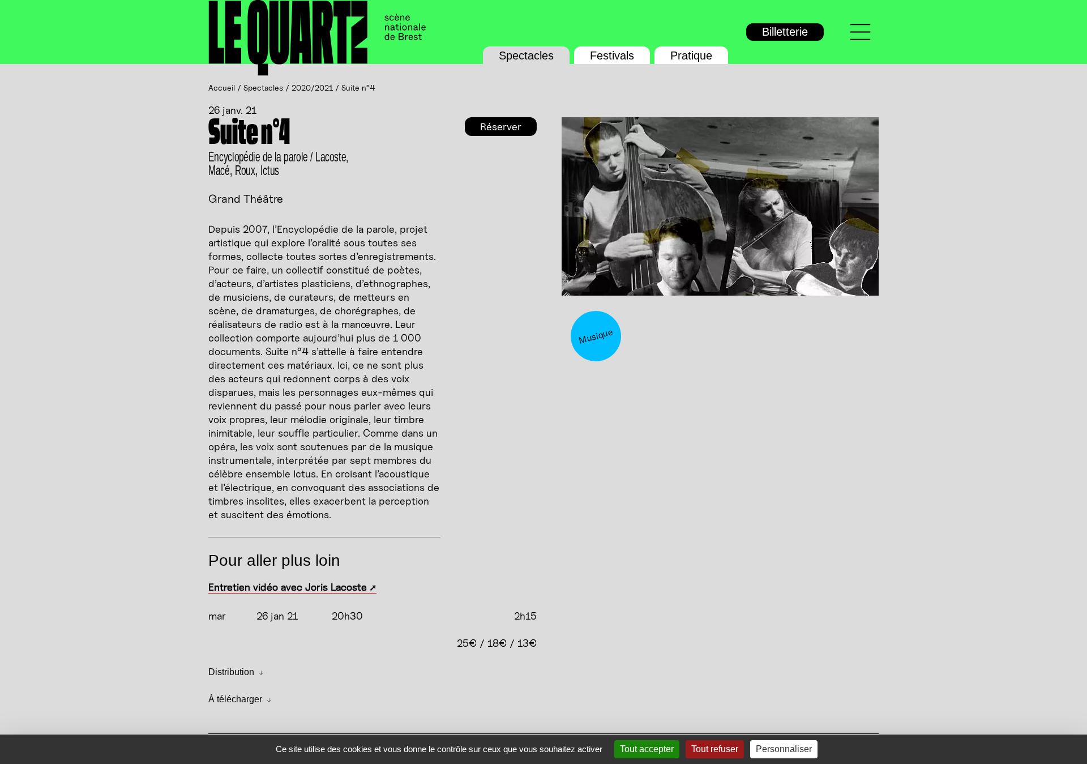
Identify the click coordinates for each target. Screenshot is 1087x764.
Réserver (500, 127)
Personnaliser (784, 749)
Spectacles (526, 55)
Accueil (221, 87)
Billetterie (785, 31)
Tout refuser (714, 749)
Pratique (691, 55)
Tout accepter (647, 749)
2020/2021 (312, 87)
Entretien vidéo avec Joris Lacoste (287, 587)
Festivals (612, 55)
